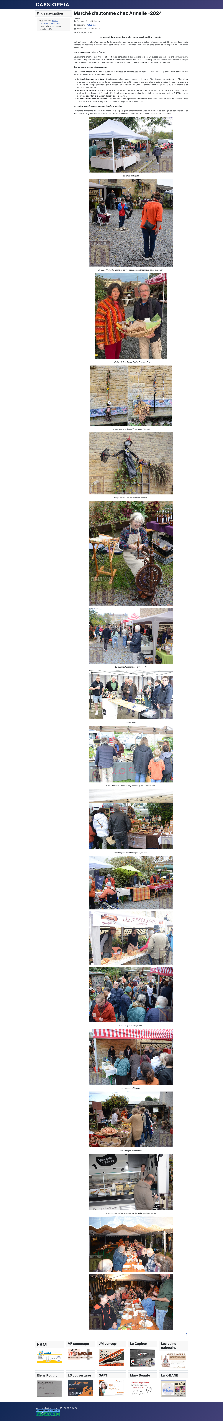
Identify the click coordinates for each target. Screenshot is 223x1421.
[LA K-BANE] (173, 1388)
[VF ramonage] (80, 1354)
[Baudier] (49, 1356)
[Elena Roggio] (49, 1388)
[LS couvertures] (80, 1388)
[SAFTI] (111, 1388)
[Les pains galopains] (173, 1360)
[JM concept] (111, 1357)
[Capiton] (142, 1357)
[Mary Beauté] (142, 1388)
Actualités (91, 25)
